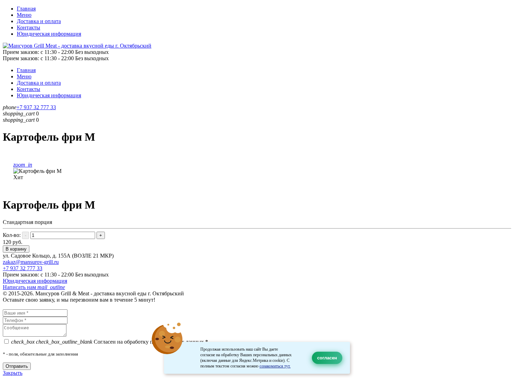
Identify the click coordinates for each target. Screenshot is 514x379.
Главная (26, 9)
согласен (327, 357)
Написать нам (34, 287)
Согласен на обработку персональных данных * (109, 342)
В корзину (16, 249)
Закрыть (12, 373)
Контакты (28, 27)
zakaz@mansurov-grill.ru (31, 262)
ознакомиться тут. (275, 366)
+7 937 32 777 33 (36, 107)
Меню (24, 15)
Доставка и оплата (39, 21)
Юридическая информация (49, 34)
